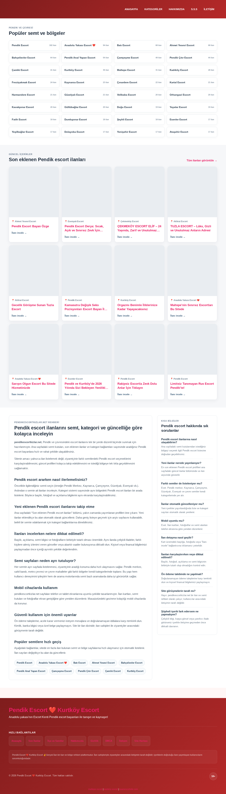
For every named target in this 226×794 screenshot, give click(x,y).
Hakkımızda (177, 9)
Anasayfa (131, 9)
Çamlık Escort (113, 671)
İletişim (209, 9)
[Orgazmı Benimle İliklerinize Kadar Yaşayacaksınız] (139, 271)
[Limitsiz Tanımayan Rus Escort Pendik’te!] (192, 349)
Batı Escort (79, 662)
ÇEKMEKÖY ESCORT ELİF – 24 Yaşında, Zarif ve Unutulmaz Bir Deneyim (139, 229)
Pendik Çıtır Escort (88, 671)
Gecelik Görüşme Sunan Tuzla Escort (33, 307)
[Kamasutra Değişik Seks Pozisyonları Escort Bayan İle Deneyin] (86, 271)
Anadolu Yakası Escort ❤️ (53, 662)
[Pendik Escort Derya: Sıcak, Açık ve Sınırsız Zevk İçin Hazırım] (86, 192)
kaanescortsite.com (128, 789)
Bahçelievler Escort (131, 662)
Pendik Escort (24, 662)
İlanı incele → (19, 233)
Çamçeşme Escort (62, 671)
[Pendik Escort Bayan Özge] (33, 192)
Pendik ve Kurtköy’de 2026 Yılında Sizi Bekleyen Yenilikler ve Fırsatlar (86, 386)
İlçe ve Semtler (55, 741)
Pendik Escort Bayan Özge (30, 226)
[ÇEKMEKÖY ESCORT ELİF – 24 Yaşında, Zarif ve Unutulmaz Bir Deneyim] (139, 192)
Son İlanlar (34, 741)
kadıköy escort (111, 789)
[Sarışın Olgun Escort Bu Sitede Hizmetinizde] (33, 349)
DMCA (108, 741)
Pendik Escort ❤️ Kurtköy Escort (54, 710)
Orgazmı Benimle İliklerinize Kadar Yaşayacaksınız (137, 307)
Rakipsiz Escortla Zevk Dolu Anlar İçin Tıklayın (137, 385)
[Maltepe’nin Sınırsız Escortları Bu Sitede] (192, 271)
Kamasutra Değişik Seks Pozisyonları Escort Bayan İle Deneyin (85, 307)
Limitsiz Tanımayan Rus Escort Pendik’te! (192, 385)
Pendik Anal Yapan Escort (31, 671)
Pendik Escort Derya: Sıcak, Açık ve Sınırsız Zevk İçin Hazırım (84, 229)
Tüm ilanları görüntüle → (202, 160)
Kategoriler (153, 9)
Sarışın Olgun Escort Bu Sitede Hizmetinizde (33, 385)
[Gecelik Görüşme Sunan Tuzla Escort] (33, 271)
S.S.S (194, 9)
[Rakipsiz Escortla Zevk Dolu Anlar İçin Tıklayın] (139, 349)
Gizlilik (94, 741)
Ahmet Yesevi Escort (103, 662)
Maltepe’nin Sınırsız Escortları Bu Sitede (191, 307)
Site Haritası (141, 741)
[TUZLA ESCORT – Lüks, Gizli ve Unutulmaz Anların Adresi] (192, 192)
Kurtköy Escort (135, 671)
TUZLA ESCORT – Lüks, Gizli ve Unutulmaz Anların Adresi (190, 228)
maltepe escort (95, 789)
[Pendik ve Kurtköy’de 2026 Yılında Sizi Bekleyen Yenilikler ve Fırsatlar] (86, 349)
